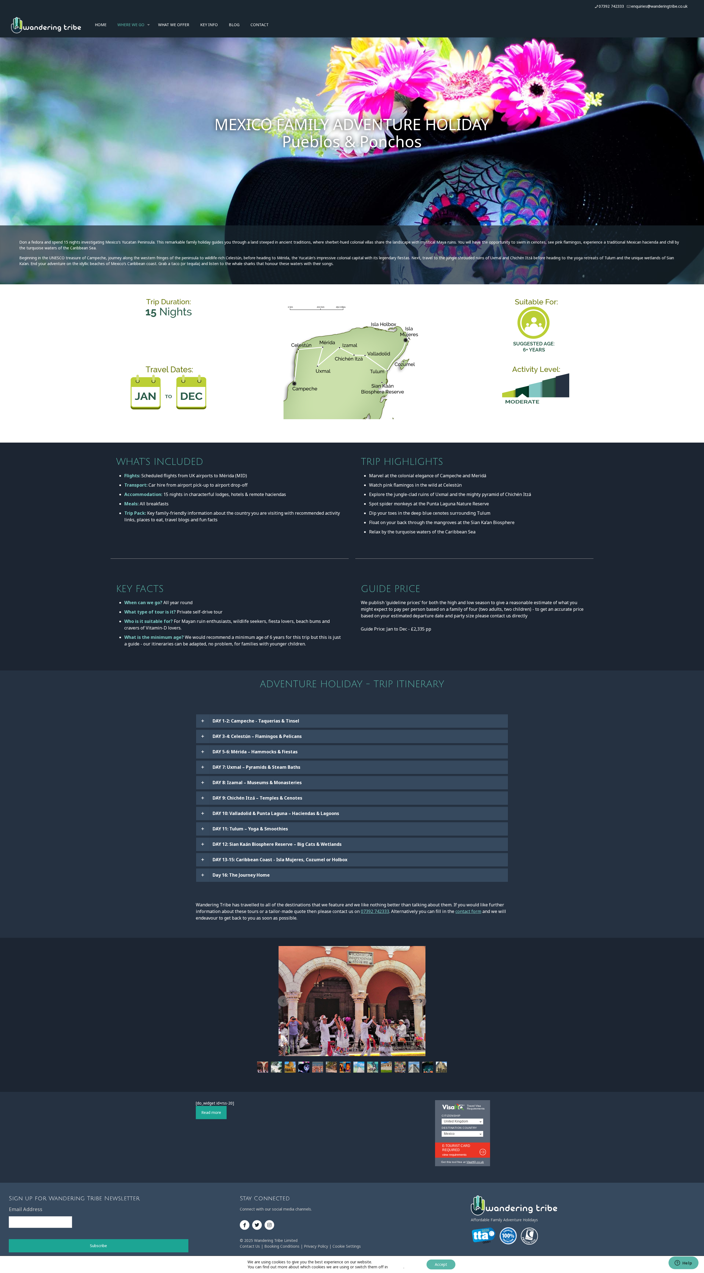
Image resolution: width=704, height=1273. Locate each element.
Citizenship (451, 1115)
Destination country (459, 1127)
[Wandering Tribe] (46, 24)
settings (396, 1266)
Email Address (25, 1209)
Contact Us (250, 1246)
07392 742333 (611, 6)
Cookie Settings (346, 1246)
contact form (468, 911)
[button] (352, 721)
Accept (441, 1264)
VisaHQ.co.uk (475, 1161)
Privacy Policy (316, 1246)
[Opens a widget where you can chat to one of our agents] (683, 1263)
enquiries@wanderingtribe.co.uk (659, 6)
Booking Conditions (281, 1246)
